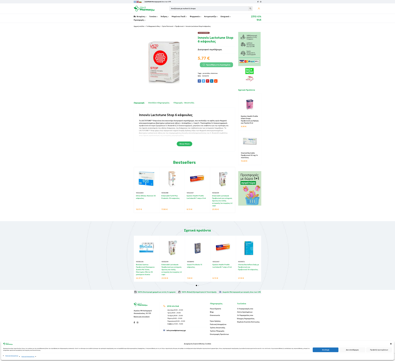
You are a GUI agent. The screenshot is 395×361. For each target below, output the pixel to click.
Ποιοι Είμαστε (215, 309)
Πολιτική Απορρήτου (11, 355)
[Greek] (135, 2)
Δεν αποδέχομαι (352, 350)
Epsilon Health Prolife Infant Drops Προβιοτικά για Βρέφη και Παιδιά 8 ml (250, 119)
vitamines (214, 73)
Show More (184, 144)
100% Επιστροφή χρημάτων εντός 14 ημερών (157, 292)
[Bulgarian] (140, 2)
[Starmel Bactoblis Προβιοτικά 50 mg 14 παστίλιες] (250, 142)
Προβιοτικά (179, 26)
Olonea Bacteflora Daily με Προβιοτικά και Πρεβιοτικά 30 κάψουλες (248, 267)
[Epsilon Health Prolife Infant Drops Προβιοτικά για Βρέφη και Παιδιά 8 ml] (250, 105)
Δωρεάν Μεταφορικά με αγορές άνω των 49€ (241, 292)
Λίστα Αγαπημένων (245, 312)
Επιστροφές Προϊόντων (219, 334)
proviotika (206, 73)
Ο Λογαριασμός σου (245, 309)
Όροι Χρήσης (215, 321)
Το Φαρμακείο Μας (153, 26)
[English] (137, 2)
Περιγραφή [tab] (139, 103)
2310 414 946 (173, 306)
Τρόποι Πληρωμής (217, 331)
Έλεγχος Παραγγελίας (245, 319)
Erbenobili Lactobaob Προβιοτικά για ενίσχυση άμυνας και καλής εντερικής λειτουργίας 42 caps (222, 201)
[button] (391, 344)
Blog (212, 312)
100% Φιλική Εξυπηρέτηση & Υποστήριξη (199, 292)
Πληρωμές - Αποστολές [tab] (183, 103)
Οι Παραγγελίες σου (245, 315)
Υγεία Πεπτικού (167, 26)
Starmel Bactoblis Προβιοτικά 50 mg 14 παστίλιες (249, 155)
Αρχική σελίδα (139, 26)
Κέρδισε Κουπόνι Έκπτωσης (248, 322)
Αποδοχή (325, 350)
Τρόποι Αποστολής (217, 328)
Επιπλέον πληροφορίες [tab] (158, 103)
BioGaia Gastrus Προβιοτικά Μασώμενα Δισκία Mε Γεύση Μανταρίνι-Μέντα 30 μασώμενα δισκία (145, 269)
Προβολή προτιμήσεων (379, 350)
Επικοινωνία (215, 315)
